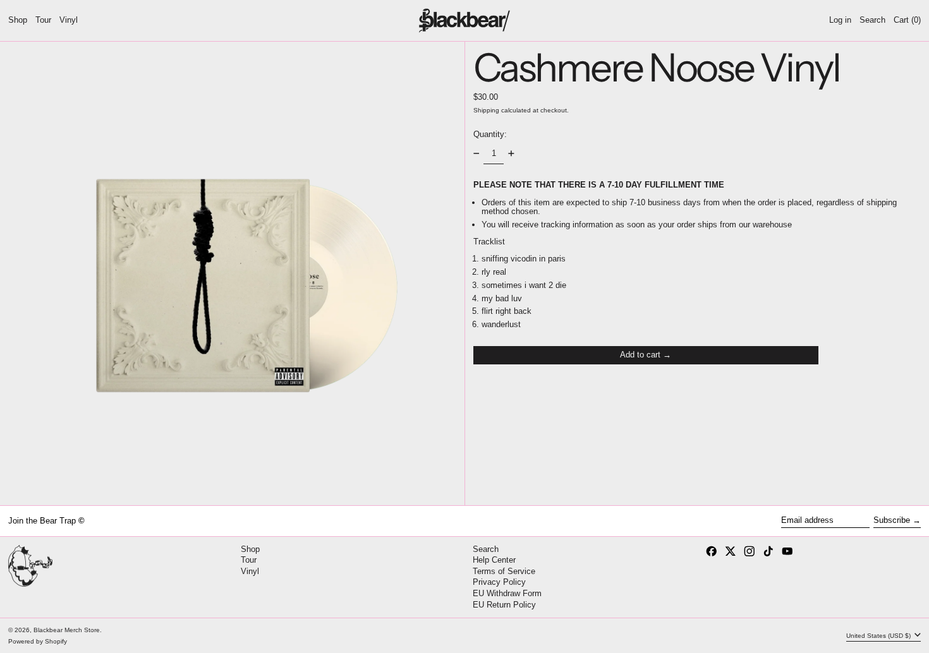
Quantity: (490, 134)
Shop (250, 549)
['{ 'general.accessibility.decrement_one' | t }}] (476, 154)
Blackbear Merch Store (66, 629)
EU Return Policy (504, 604)
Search (486, 549)
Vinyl (250, 571)
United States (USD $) (879, 635)
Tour (249, 560)
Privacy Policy (499, 582)
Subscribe (891, 520)
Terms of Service (504, 571)
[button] (872, 20)
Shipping (486, 109)
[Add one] (511, 154)
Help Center (494, 560)
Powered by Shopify (37, 641)
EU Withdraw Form (507, 593)
